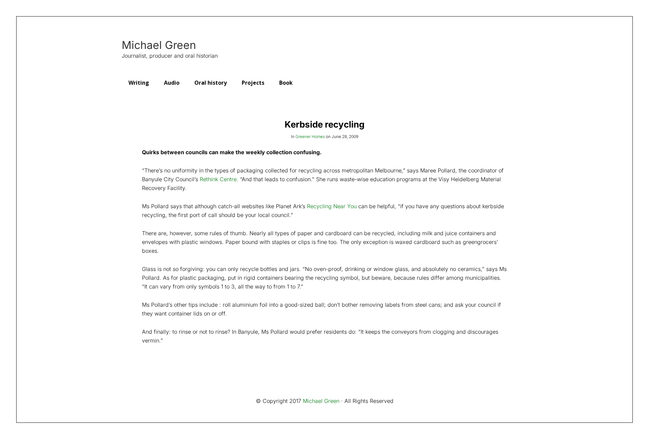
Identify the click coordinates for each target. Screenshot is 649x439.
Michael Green (159, 45)
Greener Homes (310, 136)
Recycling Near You (332, 206)
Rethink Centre (218, 179)
